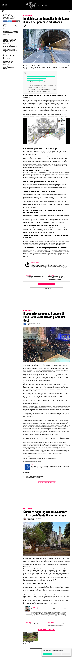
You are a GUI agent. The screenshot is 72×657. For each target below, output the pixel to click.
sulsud (10, 14)
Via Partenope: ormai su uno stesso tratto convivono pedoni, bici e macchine (42, 89)
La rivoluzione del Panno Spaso (9, 36)
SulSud (29, 312)
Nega (57, 653)
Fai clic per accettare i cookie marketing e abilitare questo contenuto (46, 131)
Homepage (28, 11)
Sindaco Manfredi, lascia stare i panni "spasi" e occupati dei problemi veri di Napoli (9, 40)
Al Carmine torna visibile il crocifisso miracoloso (8, 62)
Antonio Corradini (31, 495)
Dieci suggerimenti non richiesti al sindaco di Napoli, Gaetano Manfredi (10, 67)
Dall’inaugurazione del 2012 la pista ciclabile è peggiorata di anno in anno (41, 76)
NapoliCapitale (6, 14)
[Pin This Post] (14, 21)
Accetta (47, 653)
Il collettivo (43, 11)
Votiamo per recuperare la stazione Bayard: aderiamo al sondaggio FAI (10, 45)
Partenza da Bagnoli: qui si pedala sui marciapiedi (37, 78)
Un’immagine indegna (47, 566)
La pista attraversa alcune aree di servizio (35, 79)
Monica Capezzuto (31, 640)
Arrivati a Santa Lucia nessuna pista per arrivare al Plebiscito (39, 91)
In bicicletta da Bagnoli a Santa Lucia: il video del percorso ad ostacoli (9, 17)
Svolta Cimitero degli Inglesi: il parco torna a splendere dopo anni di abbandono (10, 50)
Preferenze (66, 653)
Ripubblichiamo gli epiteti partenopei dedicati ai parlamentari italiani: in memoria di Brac (10, 57)
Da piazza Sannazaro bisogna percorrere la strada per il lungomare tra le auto (42, 85)
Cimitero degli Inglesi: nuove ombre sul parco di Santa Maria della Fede (10, 32)
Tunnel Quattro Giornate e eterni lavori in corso (36, 83)
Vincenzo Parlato (31, 26)
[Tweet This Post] (9, 21)
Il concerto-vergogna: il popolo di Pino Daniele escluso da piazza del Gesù (10, 27)
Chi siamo (33, 11)
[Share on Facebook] (5, 21)
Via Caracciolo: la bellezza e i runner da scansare (37, 87)
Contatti (37, 11)
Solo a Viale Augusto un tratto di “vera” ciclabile (36, 81)
